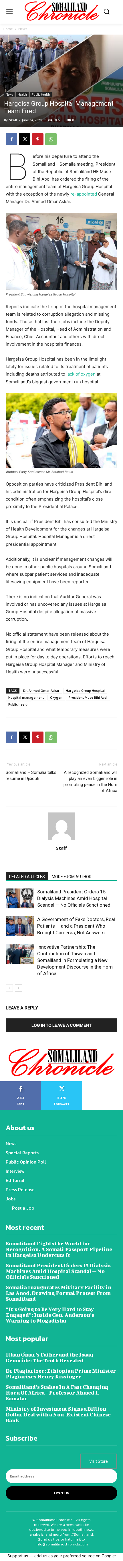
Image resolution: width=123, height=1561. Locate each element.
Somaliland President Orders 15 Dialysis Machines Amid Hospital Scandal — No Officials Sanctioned (73, 898)
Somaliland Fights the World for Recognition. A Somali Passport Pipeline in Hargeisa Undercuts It (59, 1249)
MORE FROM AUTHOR (72, 876)
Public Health (41, 94)
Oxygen (56, 697)
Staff (13, 120)
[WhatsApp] (51, 139)
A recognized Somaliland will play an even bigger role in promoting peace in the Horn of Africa (90, 781)
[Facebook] (11, 139)
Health (22, 94)
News (22, 28)
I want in (61, 1493)
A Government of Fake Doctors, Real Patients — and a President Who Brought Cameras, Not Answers (76, 925)
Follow (62, 1083)
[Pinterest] (37, 139)
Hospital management (26, 697)
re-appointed (83, 194)
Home (8, 28)
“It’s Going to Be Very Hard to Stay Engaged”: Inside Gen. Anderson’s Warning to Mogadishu (50, 1315)
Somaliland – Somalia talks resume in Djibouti (31, 775)
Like (20, 1083)
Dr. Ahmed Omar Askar (41, 690)
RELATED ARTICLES (27, 876)
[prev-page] (9, 988)
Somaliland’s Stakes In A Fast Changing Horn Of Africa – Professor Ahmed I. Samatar (57, 1392)
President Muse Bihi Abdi (88, 697)
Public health (18, 704)
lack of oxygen (81, 374)
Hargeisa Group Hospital (85, 690)
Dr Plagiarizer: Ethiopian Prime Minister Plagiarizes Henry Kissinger (61, 1374)
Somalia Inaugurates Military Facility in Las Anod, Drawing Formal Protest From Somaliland (58, 1293)
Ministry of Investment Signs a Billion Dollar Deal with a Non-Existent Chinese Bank (58, 1414)
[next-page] (18, 988)
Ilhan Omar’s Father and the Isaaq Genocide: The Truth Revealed (49, 1357)
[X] (24, 139)
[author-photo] (61, 840)
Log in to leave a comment (61, 1025)
